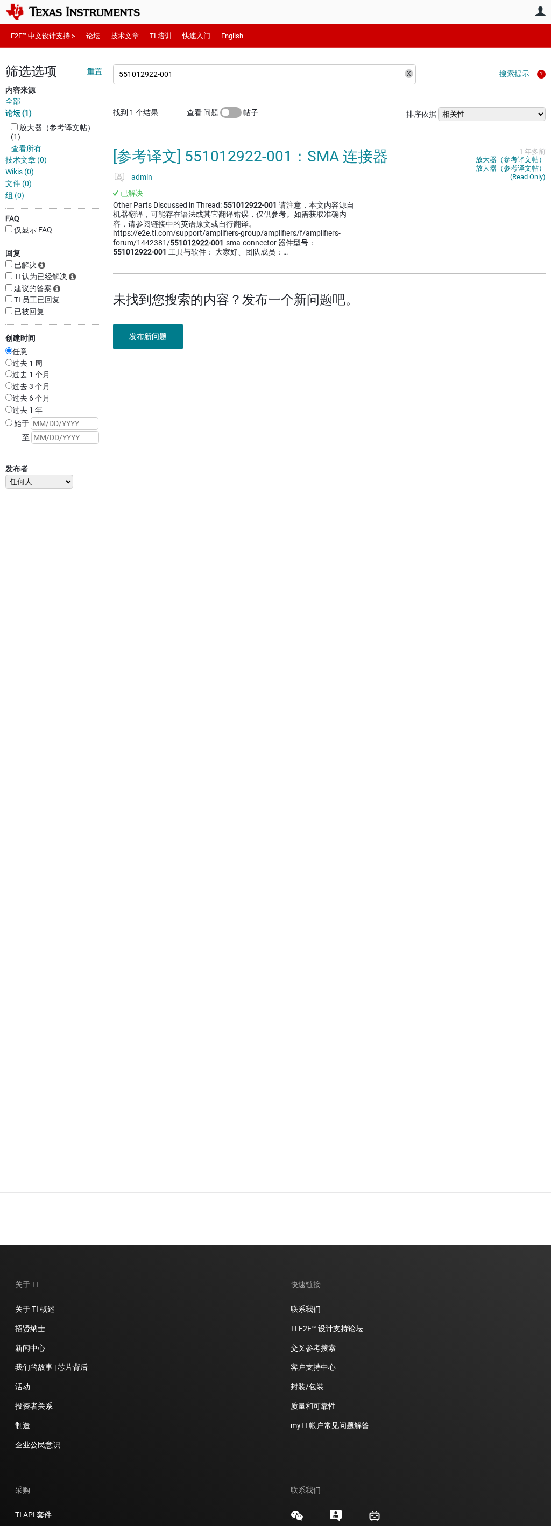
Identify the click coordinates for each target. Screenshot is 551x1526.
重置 (94, 71)
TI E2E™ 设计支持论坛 (327, 1328)
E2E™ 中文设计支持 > (43, 36)
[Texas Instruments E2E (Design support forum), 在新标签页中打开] (335, 1519)
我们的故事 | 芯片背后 (51, 1367)
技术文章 (125, 36)
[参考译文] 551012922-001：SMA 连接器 (250, 156)
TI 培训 (161, 36)
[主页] (80, 11)
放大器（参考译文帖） (511, 160)
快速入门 (196, 36)
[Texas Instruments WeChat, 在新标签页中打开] (297, 1519)
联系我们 (306, 1309)
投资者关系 (34, 1406)
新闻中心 (30, 1348)
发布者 (16, 468)
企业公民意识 (37, 1444)
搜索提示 (514, 73)
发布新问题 (148, 336)
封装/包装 (307, 1386)
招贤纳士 (30, 1328)
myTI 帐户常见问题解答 (330, 1425)
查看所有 (26, 148)
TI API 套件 (33, 1514)
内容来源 (20, 90)
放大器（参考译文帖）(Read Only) (511, 172)
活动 (22, 1386)
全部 (12, 101)
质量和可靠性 (314, 1406)
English (232, 36)
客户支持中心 (313, 1367)
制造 (22, 1425)
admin (141, 177)
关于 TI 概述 (35, 1309)
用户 (540, 11)
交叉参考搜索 (313, 1348)
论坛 (93, 36)
